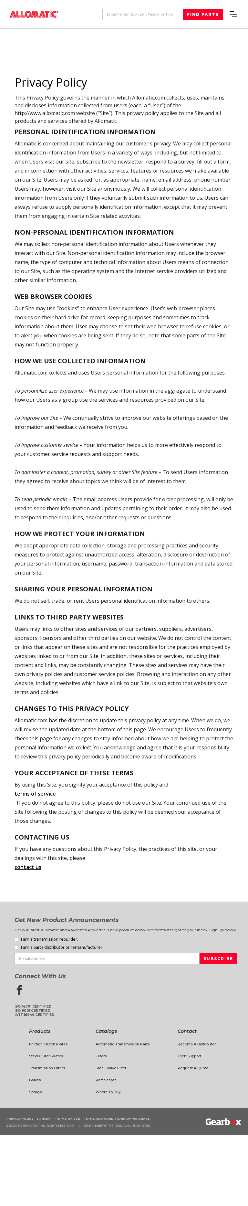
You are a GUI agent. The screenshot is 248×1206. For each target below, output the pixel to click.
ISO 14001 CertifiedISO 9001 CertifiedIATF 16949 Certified (35, 1010)
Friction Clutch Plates (48, 1044)
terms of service (35, 793)
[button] (233, 14)
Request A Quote (193, 1068)
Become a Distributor (197, 1044)
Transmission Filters (47, 1068)
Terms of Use (67, 1118)
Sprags (35, 1092)
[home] (34, 14)
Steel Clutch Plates (46, 1056)
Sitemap (44, 1118)
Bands (35, 1080)
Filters (101, 1056)
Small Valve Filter (111, 1068)
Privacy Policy (19, 1118)
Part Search (106, 1080)
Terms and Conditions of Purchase (116, 1118)
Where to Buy (108, 1092)
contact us (28, 867)
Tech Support (189, 1056)
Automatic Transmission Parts (123, 1044)
